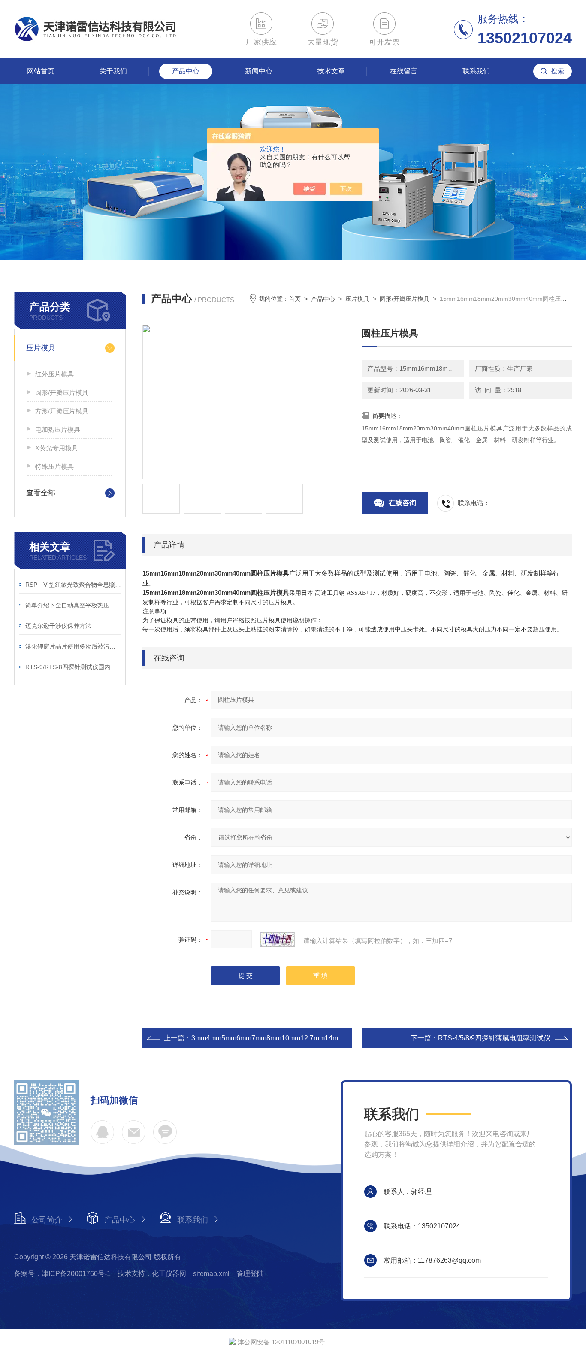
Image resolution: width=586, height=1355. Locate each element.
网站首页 (40, 71)
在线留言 (403, 71)
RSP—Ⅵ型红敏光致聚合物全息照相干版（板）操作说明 (73, 584)
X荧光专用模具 (56, 448)
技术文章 (331, 71)
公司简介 (46, 1220)
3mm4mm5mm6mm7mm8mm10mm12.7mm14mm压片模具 (281, 1038)
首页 (295, 298)
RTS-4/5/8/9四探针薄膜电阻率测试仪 (494, 1038)
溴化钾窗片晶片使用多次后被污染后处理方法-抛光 (73, 646)
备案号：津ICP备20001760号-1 (62, 1273)
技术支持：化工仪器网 (152, 1273)
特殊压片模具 (54, 466)
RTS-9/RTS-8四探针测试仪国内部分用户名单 (73, 667)
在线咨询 (402, 502)
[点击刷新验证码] (277, 939)
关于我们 (113, 71)
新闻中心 (258, 71)
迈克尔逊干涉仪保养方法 (58, 625)
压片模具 (40, 348)
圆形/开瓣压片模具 (61, 392)
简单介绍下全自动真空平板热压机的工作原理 (73, 605)
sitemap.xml (211, 1273)
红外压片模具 (54, 374)
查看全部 (40, 493)
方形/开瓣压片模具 (61, 411)
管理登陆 (250, 1273)
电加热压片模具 (57, 429)
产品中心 (185, 71)
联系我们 (476, 71)
